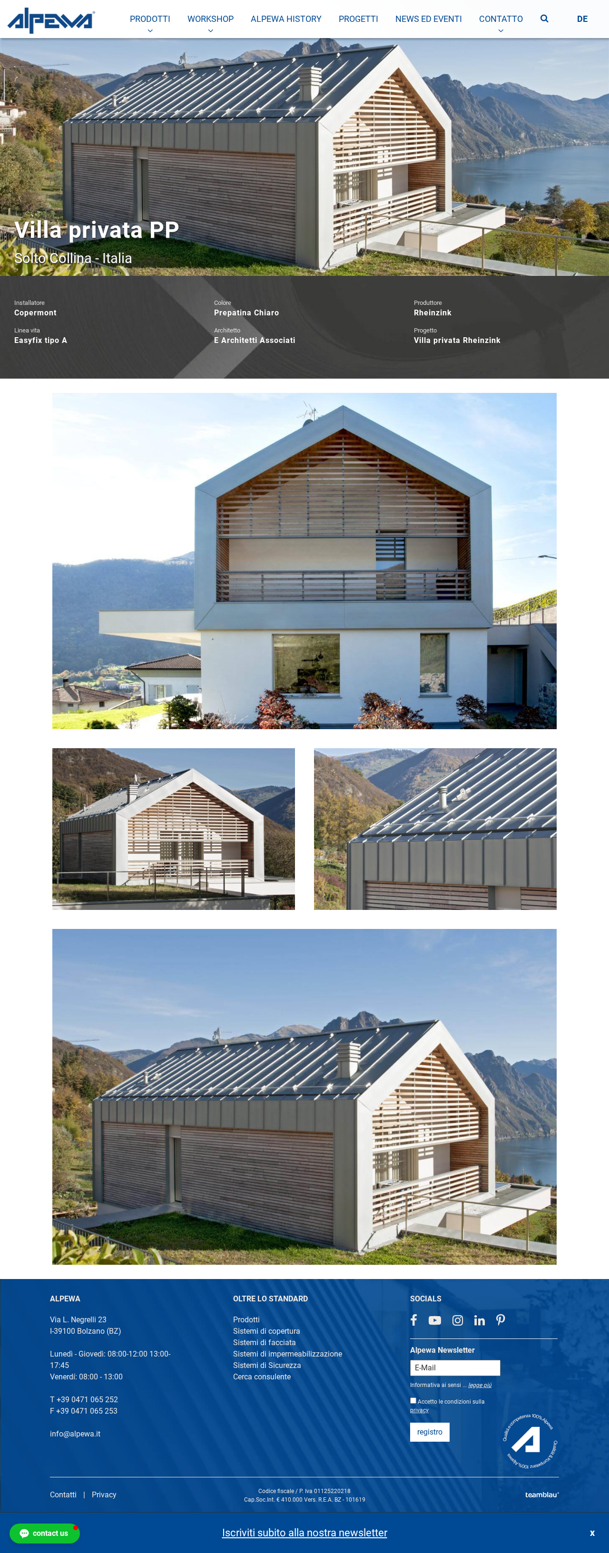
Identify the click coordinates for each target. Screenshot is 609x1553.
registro (429, 1431)
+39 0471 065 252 (87, 1399)
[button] (45, 1533)
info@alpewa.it (75, 1433)
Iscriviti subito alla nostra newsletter (304, 1533)
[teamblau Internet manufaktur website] (542, 1492)
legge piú (479, 1385)
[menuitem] (150, 19)
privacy (419, 1410)
